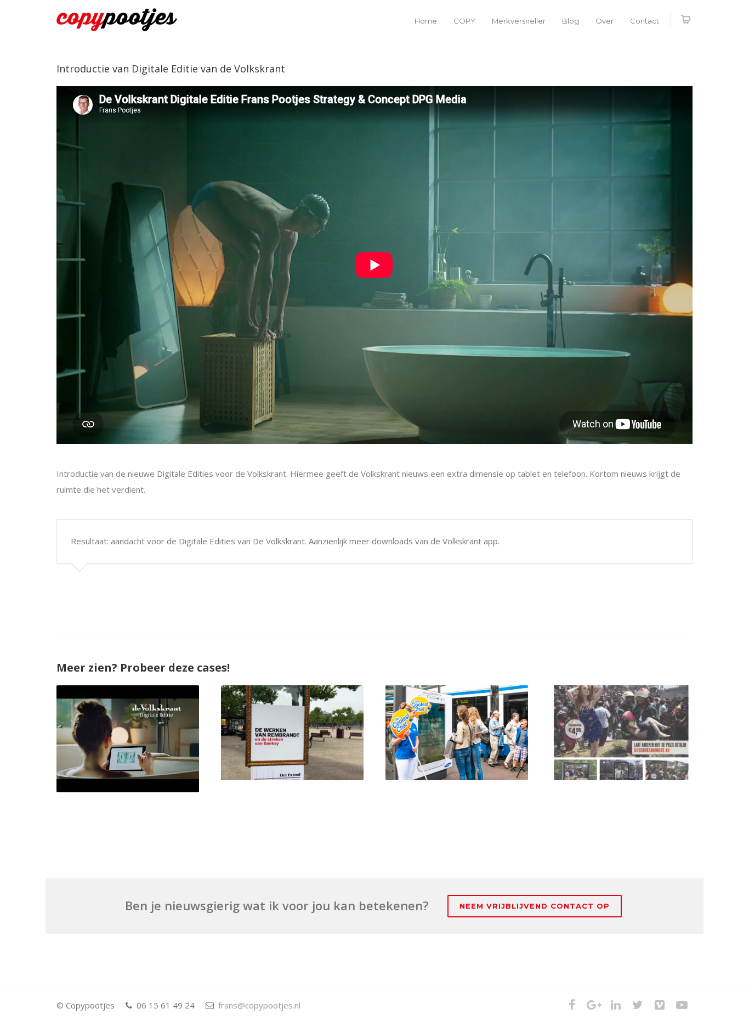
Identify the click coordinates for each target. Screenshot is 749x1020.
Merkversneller (519, 20)
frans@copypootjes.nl (259, 1005)
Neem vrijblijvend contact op (534, 905)
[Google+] (594, 1005)
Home (426, 20)
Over (604, 20)
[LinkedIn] (616, 1005)
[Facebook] (572, 1005)
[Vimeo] (660, 1005)
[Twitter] (638, 1005)
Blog (570, 20)
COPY (464, 20)
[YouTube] (682, 1005)
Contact (644, 20)
